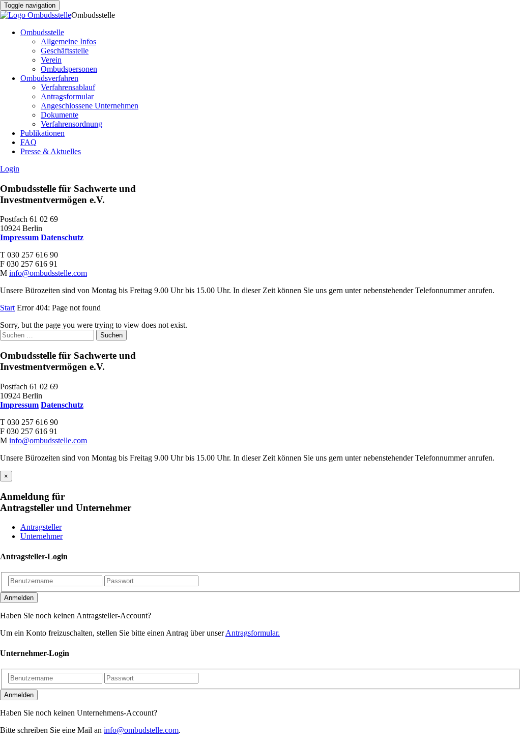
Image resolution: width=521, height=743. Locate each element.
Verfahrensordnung (71, 124)
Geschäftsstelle (65, 50)
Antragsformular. (252, 632)
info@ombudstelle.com (141, 730)
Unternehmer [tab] (41, 536)
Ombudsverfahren (49, 78)
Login (9, 168)
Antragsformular (67, 96)
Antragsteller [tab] (41, 527)
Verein (51, 59)
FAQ (28, 142)
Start (7, 307)
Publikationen (42, 133)
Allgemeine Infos (68, 41)
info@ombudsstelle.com (48, 273)
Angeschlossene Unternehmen (89, 105)
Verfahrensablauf (68, 87)
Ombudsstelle (42, 32)
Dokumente (59, 114)
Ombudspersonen (69, 69)
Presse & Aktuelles (50, 151)
